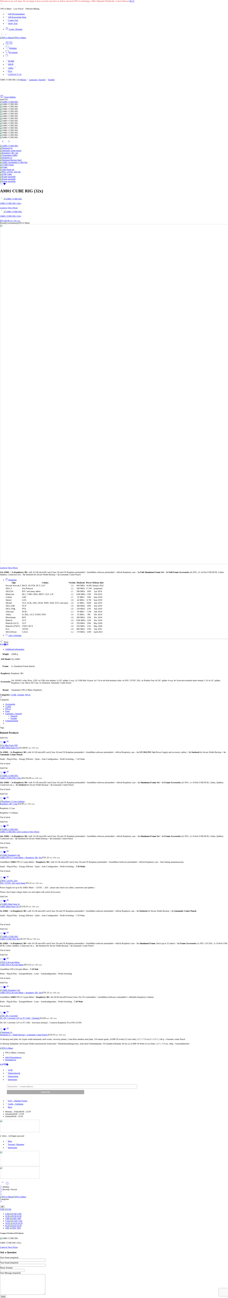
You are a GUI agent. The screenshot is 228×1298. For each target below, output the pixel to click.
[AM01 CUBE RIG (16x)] (2, 212)
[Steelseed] (11, 160)
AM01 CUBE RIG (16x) (11, 778)
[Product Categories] (7, 44)
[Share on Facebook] (3, 645)
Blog (10, 1107)
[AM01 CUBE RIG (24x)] (2, 199)
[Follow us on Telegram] (7, 1065)
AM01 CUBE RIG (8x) (10, 939)
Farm (7, 711)
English (51, 80)
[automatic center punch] (10, 150)
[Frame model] (8, 176)
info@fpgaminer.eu (13, 1057)
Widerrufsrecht (14, 1073)
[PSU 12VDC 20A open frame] (114, 881)
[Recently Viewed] (7, 1184)
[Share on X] (1, 645)
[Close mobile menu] (1, 1194)
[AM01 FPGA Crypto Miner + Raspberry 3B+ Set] (114, 855)
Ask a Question (14, 635)
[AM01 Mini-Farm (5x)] (114, 745)
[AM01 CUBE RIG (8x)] (114, 936)
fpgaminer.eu (10, 1060)
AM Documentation (16, 14)
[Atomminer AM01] (9, 155)
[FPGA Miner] (6, 1048)
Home (23, 80)
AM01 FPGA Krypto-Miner (12, 965)
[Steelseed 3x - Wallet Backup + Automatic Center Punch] (114, 1032)
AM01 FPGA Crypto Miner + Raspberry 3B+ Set (21, 857)
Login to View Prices (9, 208)
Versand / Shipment (16, 1144)
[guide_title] (3, 167)
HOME (11, 61)
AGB (10, 1070)
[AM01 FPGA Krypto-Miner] (114, 962)
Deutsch (14, 716)
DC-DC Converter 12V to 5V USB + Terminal (20, 1018)
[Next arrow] (9, 143)
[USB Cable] (6, 174)
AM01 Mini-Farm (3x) (10, 906)
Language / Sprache (37, 80)
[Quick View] (7, 743)
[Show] (1, 4)
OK (2, 1207)
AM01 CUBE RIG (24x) (11, 832)
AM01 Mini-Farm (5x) (10, 748)
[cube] (7, 165)
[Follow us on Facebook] (3, 1065)
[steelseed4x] (6, 148)
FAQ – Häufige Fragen (17, 1101)
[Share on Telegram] (5, 645)
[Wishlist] (3, 184)
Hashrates (12, 580)
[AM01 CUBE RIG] (9, 102)
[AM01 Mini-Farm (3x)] (114, 904)
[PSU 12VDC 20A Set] (10, 172)
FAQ (10, 71)
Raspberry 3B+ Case (9, 804)
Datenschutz (13, 1076)
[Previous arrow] (3, 143)
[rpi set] (9, 153)
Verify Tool (12, 23)
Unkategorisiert (11, 721)
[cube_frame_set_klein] (7, 169)
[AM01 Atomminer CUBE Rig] (13, 162)
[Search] (6, 56)
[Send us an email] (5, 1065)
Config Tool (13, 20)
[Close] (1, 697)
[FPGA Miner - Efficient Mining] (13, 38)
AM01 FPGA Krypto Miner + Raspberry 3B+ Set (21, 993)
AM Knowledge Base (17, 17)
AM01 (10, 68)
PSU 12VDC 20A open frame (13, 883)
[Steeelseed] (6, 158)
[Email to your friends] (7, 645)
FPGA (27, 695)
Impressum (12, 1079)
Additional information (14, 649)
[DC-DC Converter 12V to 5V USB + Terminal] (114, 1016)
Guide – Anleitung (15, 1104)
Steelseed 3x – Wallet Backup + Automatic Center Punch (24, 1035)
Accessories (10, 704)
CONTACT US (14, 74)
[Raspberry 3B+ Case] (114, 801)
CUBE (13, 695)
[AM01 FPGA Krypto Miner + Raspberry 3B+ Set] (114, 990)
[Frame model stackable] (8, 179)
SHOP (10, 64)
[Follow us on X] (1, 1065)
